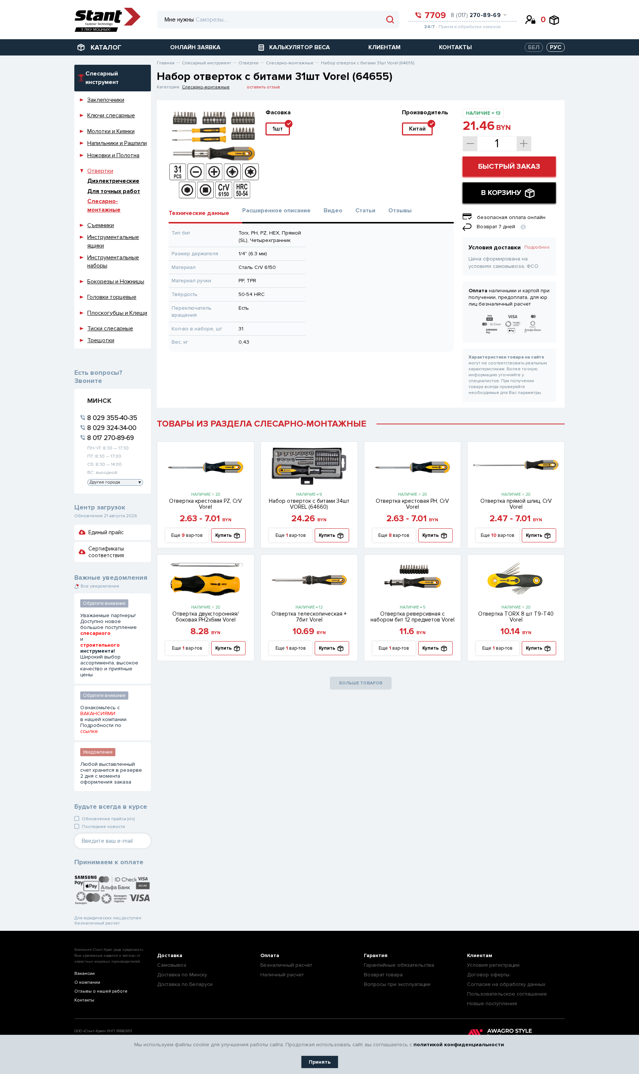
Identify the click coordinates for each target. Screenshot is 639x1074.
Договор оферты (488, 975)
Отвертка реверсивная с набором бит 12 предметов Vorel (412, 617)
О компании (87, 982)
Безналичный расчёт (286, 965)
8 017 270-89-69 (110, 438)
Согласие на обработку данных (506, 984)
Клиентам (479, 955)
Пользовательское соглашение (507, 994)
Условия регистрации (493, 965)
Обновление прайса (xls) (108, 819)
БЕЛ (534, 47)
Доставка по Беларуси (185, 984)
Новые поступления (492, 1003)
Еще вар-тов (187, 535)
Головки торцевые (111, 297)
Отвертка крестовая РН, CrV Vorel (412, 504)
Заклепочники (105, 100)
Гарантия (376, 955)
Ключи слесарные (111, 115)
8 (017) (476, 15)
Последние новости (103, 826)
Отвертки (100, 171)
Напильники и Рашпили (117, 143)
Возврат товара (383, 975)
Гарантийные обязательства (399, 965)
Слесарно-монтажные (206, 87)
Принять (320, 1062)
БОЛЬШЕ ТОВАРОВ (360, 683)
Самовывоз (171, 965)
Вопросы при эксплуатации (397, 984)
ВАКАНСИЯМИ (97, 714)
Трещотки (100, 340)
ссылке (89, 731)
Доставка (169, 955)
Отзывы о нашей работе (101, 991)
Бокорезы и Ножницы (115, 281)
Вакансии (84, 973)
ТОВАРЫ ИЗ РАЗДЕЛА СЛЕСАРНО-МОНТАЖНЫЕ (261, 423)
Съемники (100, 225)
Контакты (84, 1000)
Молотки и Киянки (111, 131)
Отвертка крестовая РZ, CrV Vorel (205, 504)
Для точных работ (113, 191)
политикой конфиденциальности (458, 1044)
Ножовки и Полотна (113, 155)
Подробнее (537, 247)
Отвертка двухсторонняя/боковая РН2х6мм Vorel (205, 617)
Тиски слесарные (110, 328)
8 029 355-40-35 (112, 418)
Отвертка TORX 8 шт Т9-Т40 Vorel (516, 617)
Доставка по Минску (182, 975)
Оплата (269, 955)
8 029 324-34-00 (111, 428)
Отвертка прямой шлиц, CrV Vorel (516, 504)
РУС (555, 47)
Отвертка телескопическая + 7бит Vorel (308, 617)
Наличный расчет (282, 975)
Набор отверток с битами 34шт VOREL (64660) (309, 504)
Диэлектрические (113, 181)
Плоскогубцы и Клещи (117, 313)
